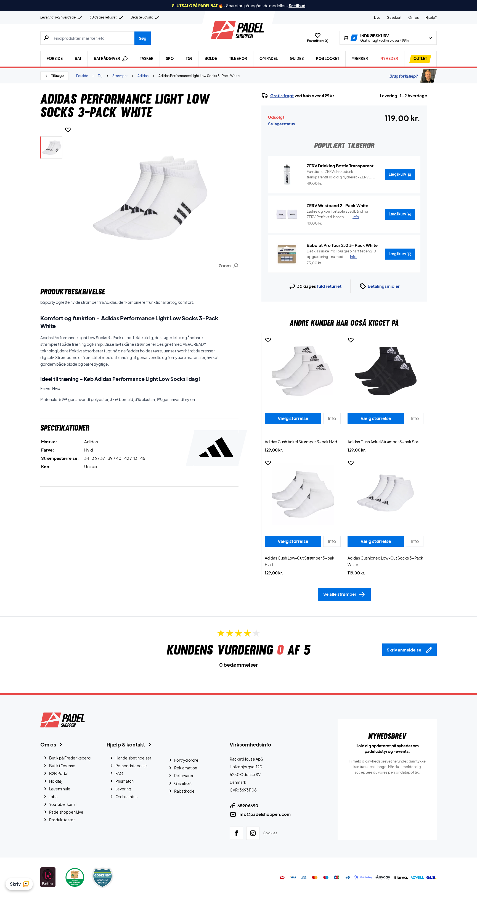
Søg (142, 38)
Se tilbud (297, 5)
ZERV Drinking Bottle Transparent (340, 165)
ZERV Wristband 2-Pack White (337, 205)
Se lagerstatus (281, 123)
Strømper (120, 76)
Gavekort (394, 17)
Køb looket (327, 58)
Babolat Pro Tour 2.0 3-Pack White (342, 245)
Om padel (268, 58)
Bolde (211, 58)
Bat (78, 58)
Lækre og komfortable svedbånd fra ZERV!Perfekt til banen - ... (337, 214)
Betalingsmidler (384, 286)
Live (377, 17)
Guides (297, 58)
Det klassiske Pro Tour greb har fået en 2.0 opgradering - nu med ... (341, 254)
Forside (55, 58)
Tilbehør (238, 58)
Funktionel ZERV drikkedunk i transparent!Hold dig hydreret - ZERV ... (339, 174)
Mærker (359, 58)
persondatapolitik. (404, 772)
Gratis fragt (282, 95)
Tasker (146, 58)
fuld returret (329, 286)
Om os (413, 17)
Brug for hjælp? (403, 75)
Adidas (143, 76)
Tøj (189, 58)
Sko (170, 58)
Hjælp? (431, 17)
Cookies (270, 833)
